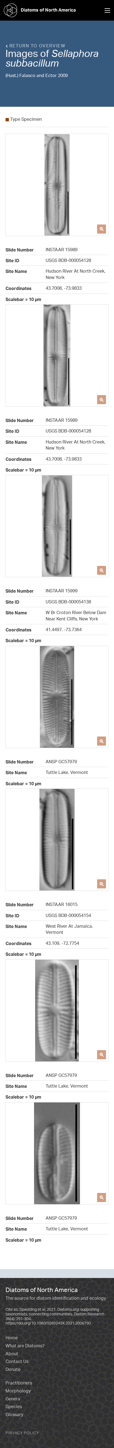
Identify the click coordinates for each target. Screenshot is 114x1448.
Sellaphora (75, 53)
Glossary (14, 1414)
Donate (13, 1369)
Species (14, 1406)
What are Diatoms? (25, 1345)
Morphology (18, 1391)
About (12, 1353)
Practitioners (19, 1383)
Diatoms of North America (48, 10)
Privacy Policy (22, 1432)
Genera (13, 1399)
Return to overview (36, 45)
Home (12, 1337)
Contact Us (17, 1361)
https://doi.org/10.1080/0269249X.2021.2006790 (48, 1323)
